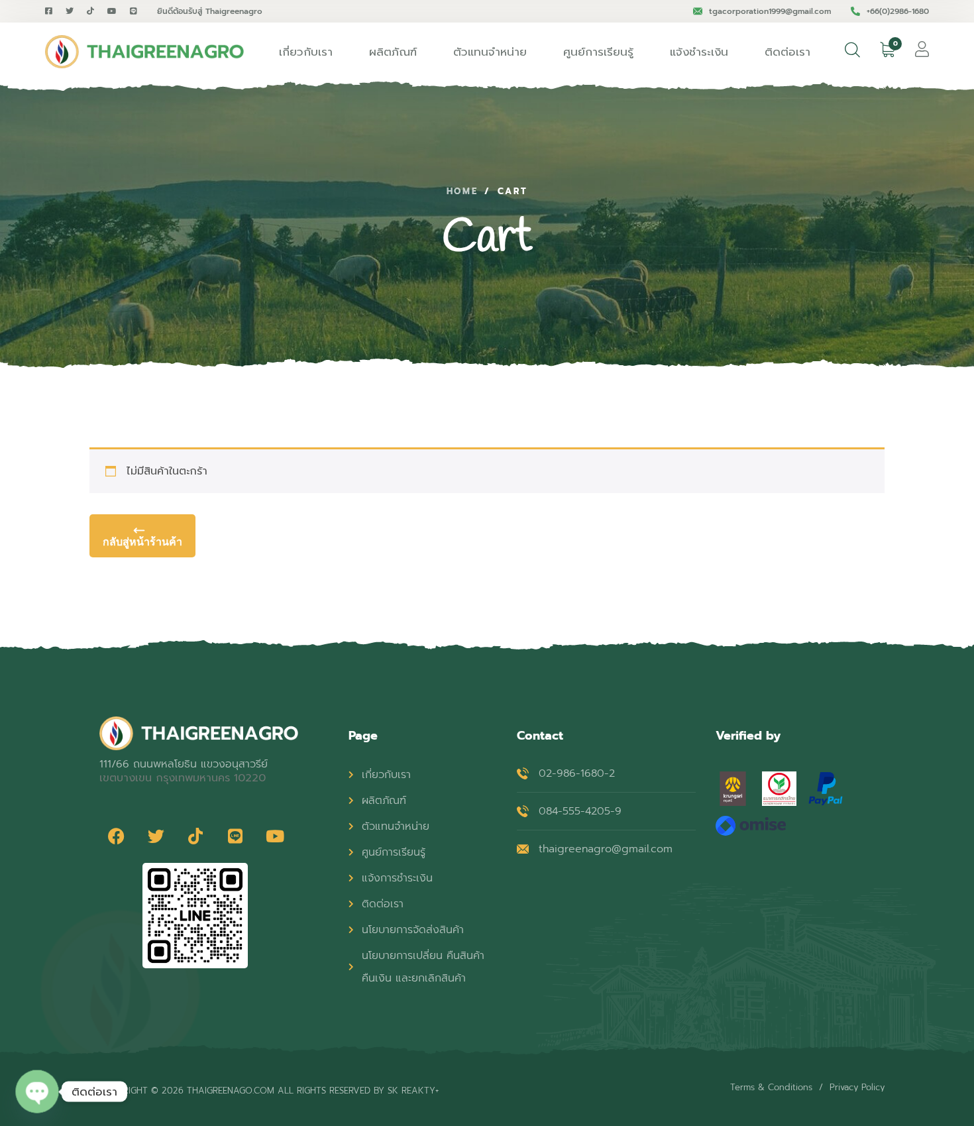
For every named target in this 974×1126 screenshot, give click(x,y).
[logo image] (144, 51)
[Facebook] (116, 836)
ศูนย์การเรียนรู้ (598, 51)
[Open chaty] (37, 1091)
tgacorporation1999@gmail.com (770, 11)
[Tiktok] (195, 836)
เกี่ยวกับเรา (306, 51)
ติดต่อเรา (787, 51)
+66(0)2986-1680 (898, 11)
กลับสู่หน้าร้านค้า (142, 541)
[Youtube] (275, 836)
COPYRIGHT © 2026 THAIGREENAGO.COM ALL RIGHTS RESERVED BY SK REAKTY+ (269, 1090)
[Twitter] (155, 836)
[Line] (235, 836)
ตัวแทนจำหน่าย (490, 51)
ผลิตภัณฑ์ (393, 51)
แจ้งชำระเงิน (699, 51)
